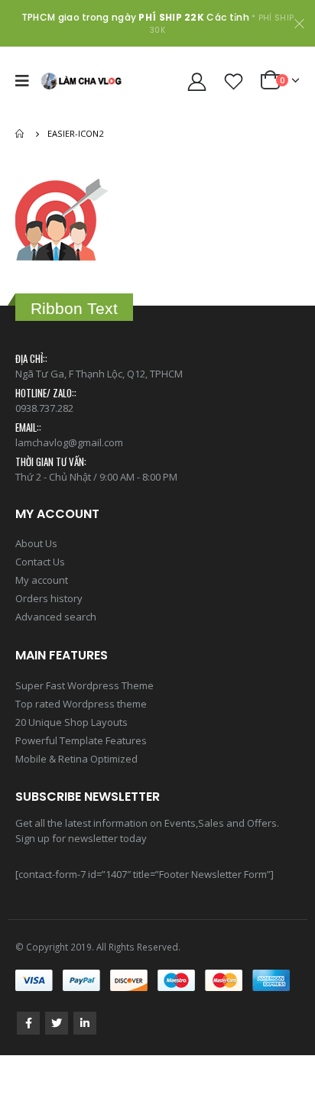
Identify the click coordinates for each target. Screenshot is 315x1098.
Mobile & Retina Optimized (76, 759)
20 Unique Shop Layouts (71, 722)
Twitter (56, 1023)
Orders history (49, 598)
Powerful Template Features (81, 740)
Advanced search (55, 616)
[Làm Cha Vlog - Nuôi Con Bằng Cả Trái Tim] (81, 81)
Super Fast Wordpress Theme (84, 685)
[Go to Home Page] (20, 134)
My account (41, 580)
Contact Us (40, 561)
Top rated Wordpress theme (81, 704)
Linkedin (84, 1023)
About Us (36, 543)
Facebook (28, 1023)
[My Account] (197, 81)
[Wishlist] (234, 81)
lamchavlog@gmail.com (69, 442)
